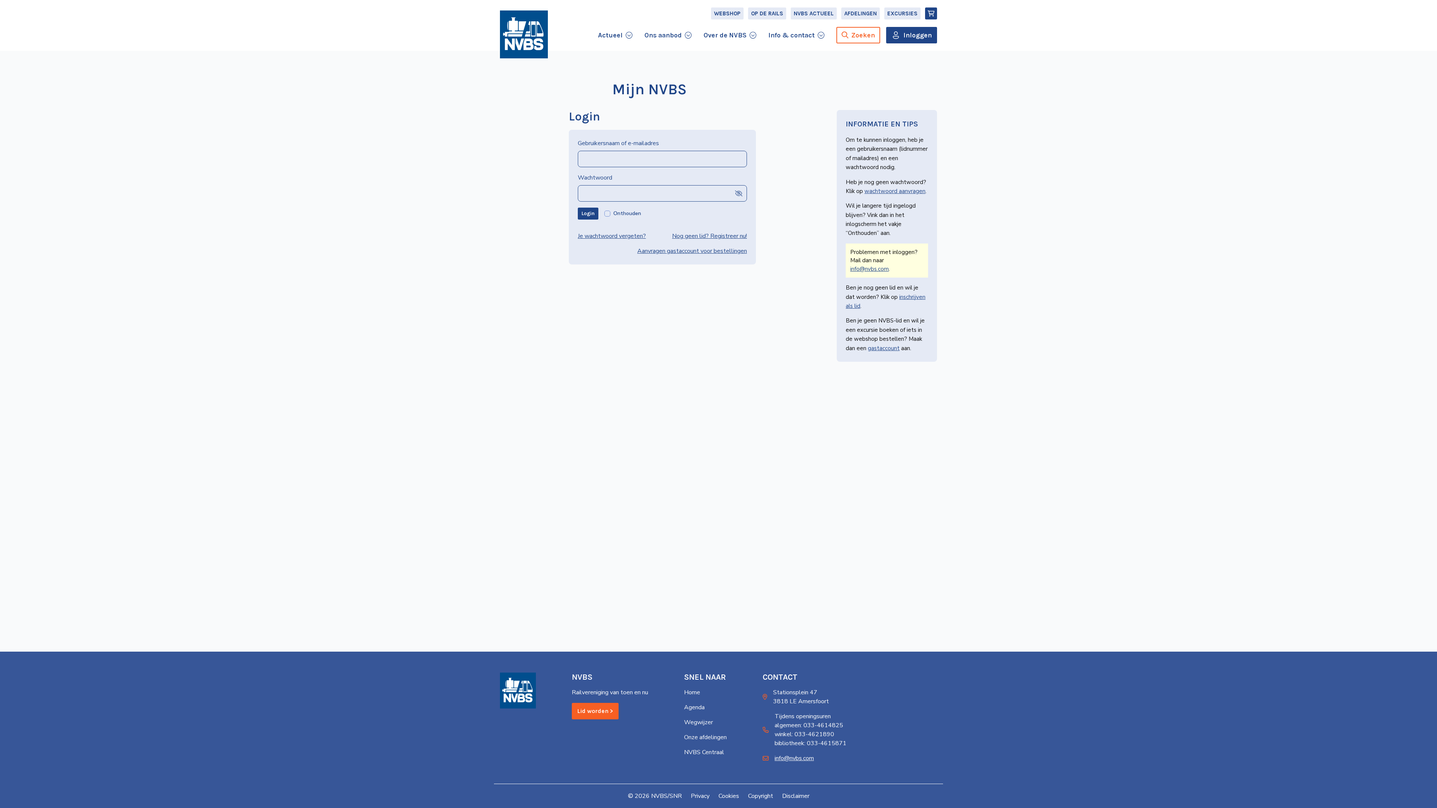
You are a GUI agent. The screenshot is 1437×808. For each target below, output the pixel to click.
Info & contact (791, 35)
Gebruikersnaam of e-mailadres (618, 143)
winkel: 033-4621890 (804, 734)
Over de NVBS (725, 35)
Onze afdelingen (705, 737)
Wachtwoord (595, 178)
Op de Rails (767, 13)
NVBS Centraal (704, 752)
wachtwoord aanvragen (894, 191)
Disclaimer (795, 796)
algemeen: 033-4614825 (809, 725)
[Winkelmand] (931, 13)
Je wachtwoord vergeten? (612, 236)
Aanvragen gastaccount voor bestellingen (692, 251)
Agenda (694, 707)
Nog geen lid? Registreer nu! (709, 236)
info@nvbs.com (869, 269)
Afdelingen (860, 13)
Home (692, 692)
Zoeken (863, 35)
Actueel (610, 35)
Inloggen (917, 35)
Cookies (728, 796)
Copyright (760, 796)
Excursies (902, 13)
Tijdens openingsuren (803, 716)
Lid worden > (595, 710)
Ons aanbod (663, 35)
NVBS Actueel (814, 13)
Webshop (727, 13)
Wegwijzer (698, 722)
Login (588, 213)
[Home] (524, 34)
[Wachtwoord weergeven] (738, 193)
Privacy (700, 796)
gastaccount (884, 348)
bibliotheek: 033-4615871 (810, 743)
